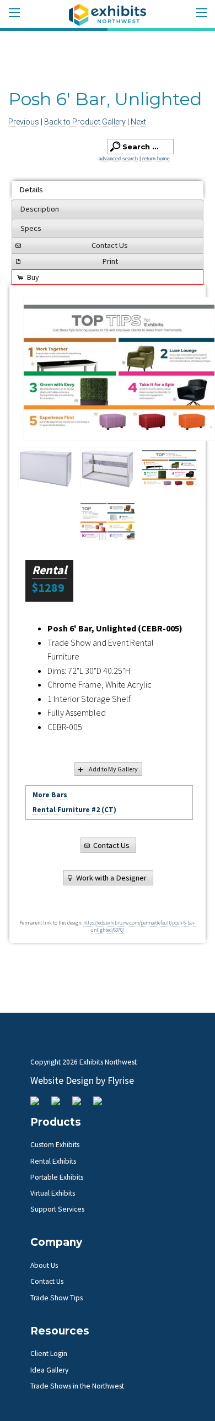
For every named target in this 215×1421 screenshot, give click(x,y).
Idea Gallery (49, 1370)
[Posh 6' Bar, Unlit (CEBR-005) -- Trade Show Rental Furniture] (46, 468)
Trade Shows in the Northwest (77, 1386)
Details (31, 189)
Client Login (48, 1353)
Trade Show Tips (56, 1298)
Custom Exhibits (54, 1144)
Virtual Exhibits (52, 1193)
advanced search (118, 158)
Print (110, 261)
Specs (30, 228)
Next (138, 121)
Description (39, 209)
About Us (44, 1265)
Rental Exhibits (53, 1161)
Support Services (57, 1209)
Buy (33, 277)
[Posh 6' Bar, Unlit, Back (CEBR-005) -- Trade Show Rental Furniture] (107, 468)
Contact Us (110, 245)
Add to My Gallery (113, 769)
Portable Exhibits (56, 1177)
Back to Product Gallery (85, 121)
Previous (23, 121)
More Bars (50, 794)
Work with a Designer (111, 878)
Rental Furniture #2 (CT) (74, 809)
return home (156, 158)
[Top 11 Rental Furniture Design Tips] (119, 369)
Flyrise (121, 1080)
